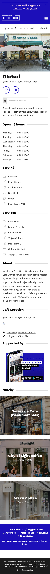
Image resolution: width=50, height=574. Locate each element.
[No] (47, 566)
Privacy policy (27, 570)
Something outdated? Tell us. (21, 333)
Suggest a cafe (35, 530)
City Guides (8, 28)
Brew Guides (26, 536)
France (21, 28)
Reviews (43, 533)
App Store (17, 9)
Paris (32, 28)
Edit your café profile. (17, 336)
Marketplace (27, 533)
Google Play (31, 9)
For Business (16, 530)
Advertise (11, 533)
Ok (18, 570)
